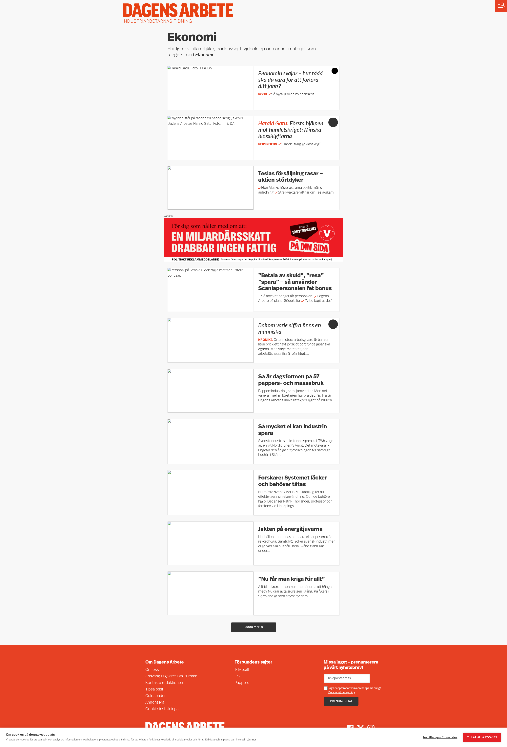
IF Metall (241, 670)
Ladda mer (251, 627)
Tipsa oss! (154, 689)
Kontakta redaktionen (164, 683)
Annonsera (154, 703)
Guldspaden (156, 696)
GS (237, 676)
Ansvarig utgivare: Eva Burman (171, 676)
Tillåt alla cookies (482, 737)
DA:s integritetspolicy (341, 692)
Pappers (241, 683)
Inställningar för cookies (440, 737)
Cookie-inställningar (162, 709)
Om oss (152, 670)
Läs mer (251, 739)
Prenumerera (341, 701)
